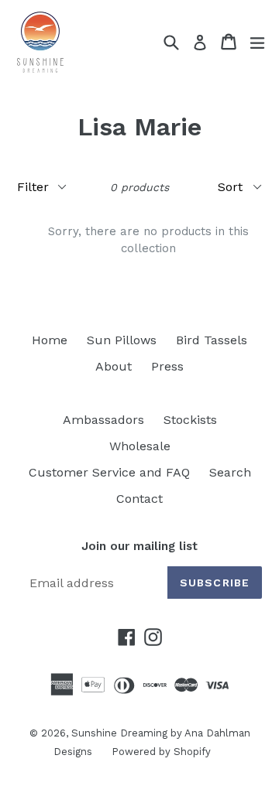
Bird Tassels (211, 340)
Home (49, 340)
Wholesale (139, 446)
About (113, 366)
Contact (139, 498)
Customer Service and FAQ (109, 472)
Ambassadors (103, 419)
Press (167, 366)
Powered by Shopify (161, 751)
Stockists (190, 419)
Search (230, 472)
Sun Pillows (122, 340)
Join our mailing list (139, 546)
